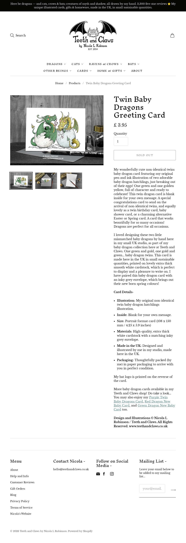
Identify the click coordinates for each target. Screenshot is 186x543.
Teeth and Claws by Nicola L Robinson (43, 531)
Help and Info (19, 476)
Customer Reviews (22, 482)
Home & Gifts (109, 71)
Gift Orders (17, 488)
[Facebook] (104, 474)
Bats (132, 64)
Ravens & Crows (104, 64)
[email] (98, 474)
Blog (13, 495)
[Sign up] (173, 490)
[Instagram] (112, 474)
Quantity (120, 133)
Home (59, 83)
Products (74, 83)
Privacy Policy (19, 501)
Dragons (54, 64)
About (137, 71)
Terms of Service (21, 507)
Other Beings (55, 71)
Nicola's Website (20, 513)
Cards (82, 71)
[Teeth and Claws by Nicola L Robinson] (93, 35)
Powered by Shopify (80, 531)
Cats (76, 64)
